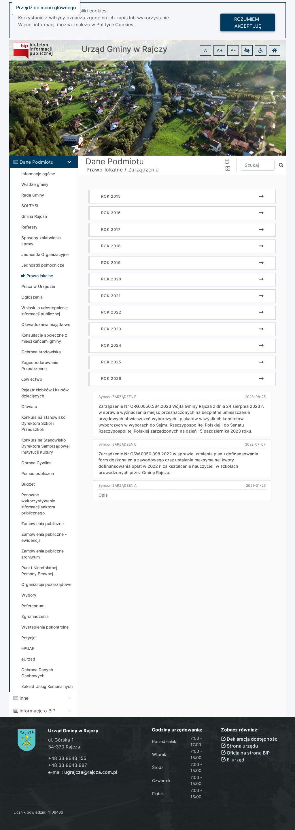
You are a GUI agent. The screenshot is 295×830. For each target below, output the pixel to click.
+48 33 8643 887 (67, 765)
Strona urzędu (242, 746)
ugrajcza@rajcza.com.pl (90, 772)
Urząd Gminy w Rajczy (124, 49)
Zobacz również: (240, 730)
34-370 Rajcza (64, 747)
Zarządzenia (143, 170)
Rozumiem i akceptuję (248, 22)
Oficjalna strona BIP (248, 753)
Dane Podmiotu (36, 162)
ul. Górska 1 (60, 740)
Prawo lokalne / (106, 170)
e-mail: (82, 772)
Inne (24, 698)
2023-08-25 (255, 397)
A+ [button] (220, 50)
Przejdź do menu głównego (46, 7)
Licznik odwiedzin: (30, 812)
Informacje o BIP (37, 711)
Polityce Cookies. (116, 24)
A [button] (205, 50)
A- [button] (233, 50)
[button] (247, 50)
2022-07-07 (255, 444)
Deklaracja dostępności (252, 739)
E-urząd (235, 760)
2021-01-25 (256, 485)
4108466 (55, 812)
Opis (103, 495)
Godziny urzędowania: (177, 730)
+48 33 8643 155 (67, 758)
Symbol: (117, 397)
